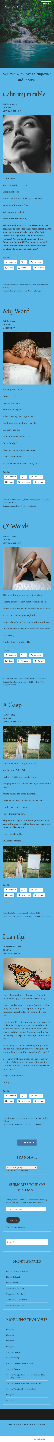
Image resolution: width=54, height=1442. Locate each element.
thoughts (38, 291)
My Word (16, 311)
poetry (24, 291)
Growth (27, 1118)
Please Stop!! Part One (15, 1288)
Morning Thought (13, 1352)
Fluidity (11, 7)
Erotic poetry (29, 500)
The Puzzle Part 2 (13, 1283)
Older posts (27, 1142)
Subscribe (13, 1220)
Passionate (40, 500)
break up (14, 285)
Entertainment (25, 285)
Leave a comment (12, 111)
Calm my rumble (24, 94)
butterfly (13, 1124)
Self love (31, 291)
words (13, 685)
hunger (18, 291)
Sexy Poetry (21, 506)
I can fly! (14, 937)
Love (34, 285)
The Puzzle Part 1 (13, 1277)
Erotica (14, 678)
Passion (26, 678)
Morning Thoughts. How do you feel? (21, 1389)
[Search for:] (27, 1242)
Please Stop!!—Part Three (16, 1300)
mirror (25, 916)
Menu (46, 4)
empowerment (15, 916)
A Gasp (12, 705)
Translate (25, 1170)
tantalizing (31, 506)
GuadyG (7, 108)
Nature (39, 1118)
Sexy (44, 678)
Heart (11, 291)
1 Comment (9, 328)
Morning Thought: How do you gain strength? (24, 1383)
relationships (42, 285)
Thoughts (10, 1329)
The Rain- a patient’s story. (17, 1271)
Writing (6, 287)
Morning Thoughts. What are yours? (20, 1363)
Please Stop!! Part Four (15, 1305)
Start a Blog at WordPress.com (27, 1424)
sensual (12, 506)
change (20, 1124)
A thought (10, 1400)
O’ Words (16, 526)
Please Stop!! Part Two (15, 1294)
